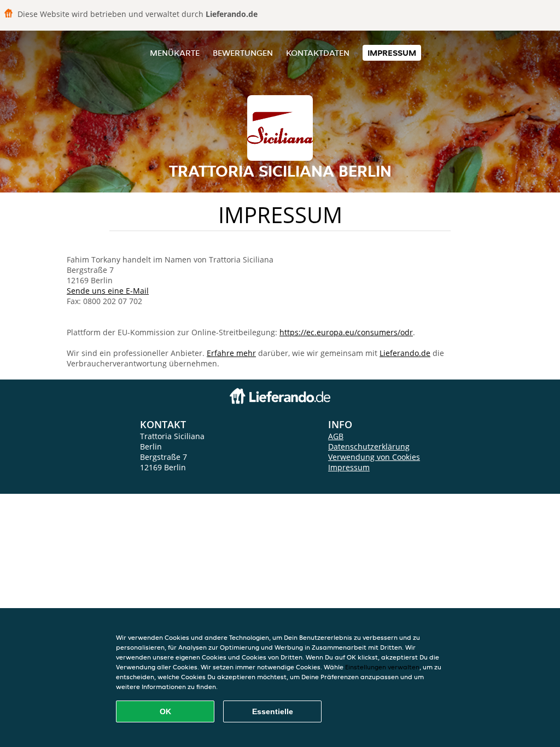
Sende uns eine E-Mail (108, 290)
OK (165, 711)
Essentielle (272, 711)
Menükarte (175, 53)
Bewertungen (243, 53)
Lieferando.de (405, 353)
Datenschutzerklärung (369, 446)
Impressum (392, 53)
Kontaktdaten (317, 53)
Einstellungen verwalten (382, 667)
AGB (335, 436)
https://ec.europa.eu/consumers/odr (346, 332)
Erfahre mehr (231, 353)
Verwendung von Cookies (374, 457)
